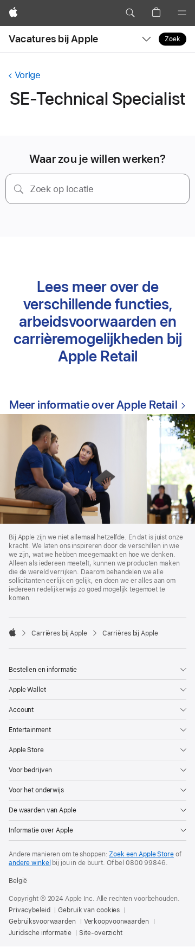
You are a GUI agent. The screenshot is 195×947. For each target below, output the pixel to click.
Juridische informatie (40, 933)
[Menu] (182, 13)
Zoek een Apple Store (141, 854)
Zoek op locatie (61, 188)
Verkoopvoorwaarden (116, 921)
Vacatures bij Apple (53, 39)
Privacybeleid (29, 910)
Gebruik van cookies (89, 910)
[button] (130, 13)
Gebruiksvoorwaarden (42, 921)
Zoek (172, 39)
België (18, 881)
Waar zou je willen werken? (97, 159)
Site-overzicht (100, 933)
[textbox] (97, 189)
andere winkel (29, 863)
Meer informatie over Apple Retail (93, 404)
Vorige (27, 74)
